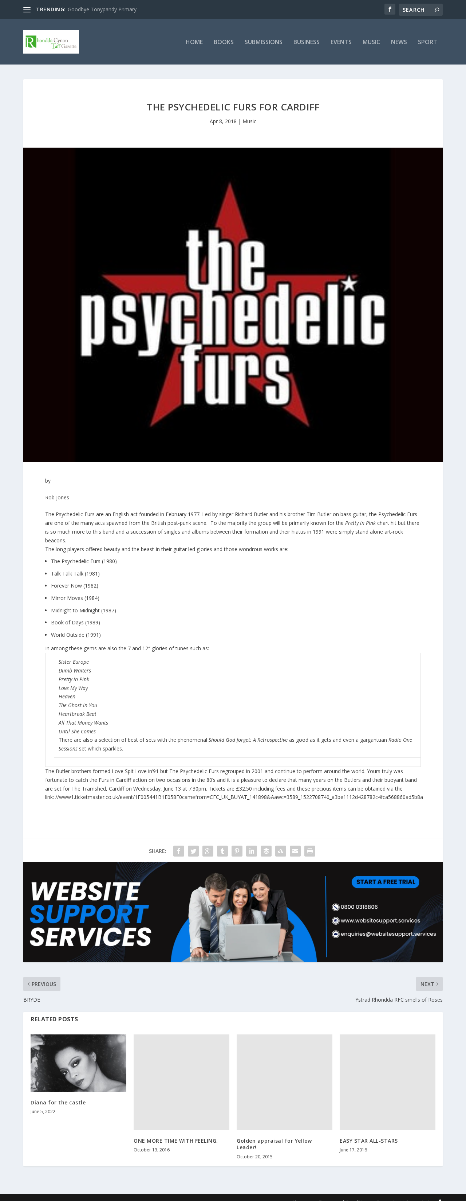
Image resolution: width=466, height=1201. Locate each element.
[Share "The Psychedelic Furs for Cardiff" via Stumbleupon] (280, 851)
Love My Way (73, 688)
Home (194, 42)
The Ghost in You (78, 705)
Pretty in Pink (74, 679)
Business (306, 42)
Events (341, 42)
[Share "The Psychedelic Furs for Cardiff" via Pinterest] (237, 851)
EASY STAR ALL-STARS (369, 1140)
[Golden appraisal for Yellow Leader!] (284, 1082)
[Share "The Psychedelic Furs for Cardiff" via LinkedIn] (251, 851)
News (399, 42)
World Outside (67, 634)
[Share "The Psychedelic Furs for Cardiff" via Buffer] (266, 851)
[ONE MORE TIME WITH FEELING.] (181, 1082)
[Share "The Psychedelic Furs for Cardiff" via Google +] (208, 851)
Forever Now (66, 585)
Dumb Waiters (75, 670)
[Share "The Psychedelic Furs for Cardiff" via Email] (295, 851)
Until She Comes (77, 731)
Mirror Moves (67, 597)
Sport (427, 42)
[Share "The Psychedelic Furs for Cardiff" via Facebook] (178, 851)
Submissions (264, 42)
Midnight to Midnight (75, 610)
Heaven (67, 696)
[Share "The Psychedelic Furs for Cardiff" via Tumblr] (222, 851)
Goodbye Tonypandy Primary (102, 9)
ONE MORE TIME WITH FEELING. (176, 1140)
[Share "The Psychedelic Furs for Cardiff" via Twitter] (193, 851)
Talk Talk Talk (67, 573)
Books (224, 42)
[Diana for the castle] (78, 1063)
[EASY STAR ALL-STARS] (387, 1082)
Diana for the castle (58, 1102)
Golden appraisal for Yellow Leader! (274, 1144)
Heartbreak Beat (77, 713)
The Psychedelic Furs (75, 561)
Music (371, 42)
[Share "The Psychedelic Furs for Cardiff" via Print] (310, 851)
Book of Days (67, 622)
